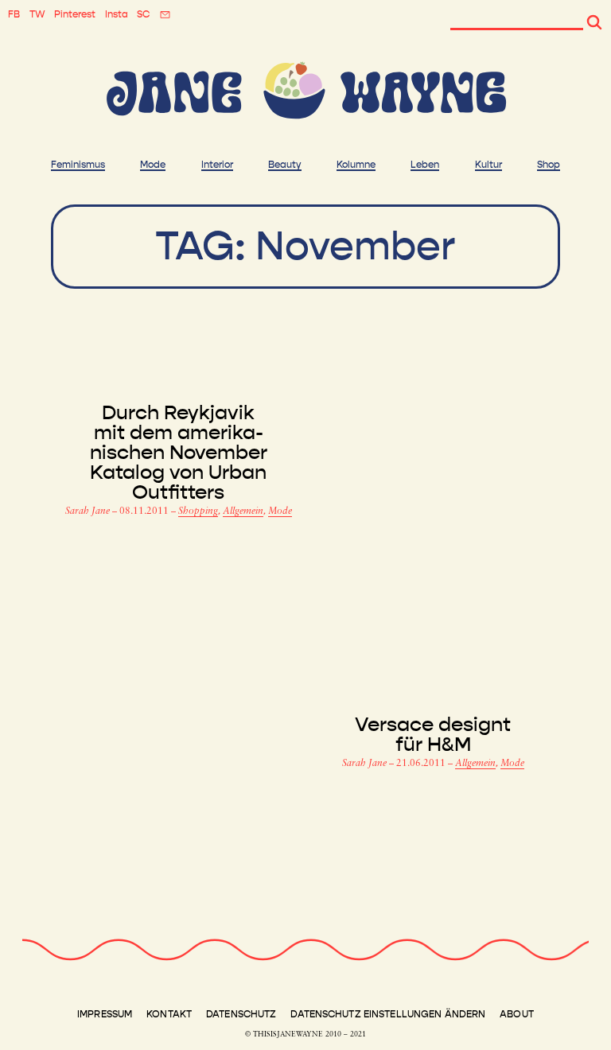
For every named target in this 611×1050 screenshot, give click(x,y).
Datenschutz (241, 1014)
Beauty (285, 165)
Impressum (104, 1014)
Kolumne (356, 165)
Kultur (488, 165)
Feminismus (78, 165)
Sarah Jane (88, 511)
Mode (152, 165)
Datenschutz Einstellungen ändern (387, 1014)
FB (14, 14)
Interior (217, 165)
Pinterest (74, 14)
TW (37, 14)
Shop (548, 165)
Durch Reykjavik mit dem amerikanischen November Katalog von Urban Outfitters (178, 453)
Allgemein (243, 511)
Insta (116, 14)
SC (143, 14)
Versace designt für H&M (433, 735)
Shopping (198, 511)
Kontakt (169, 1014)
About (517, 1014)
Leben (425, 165)
